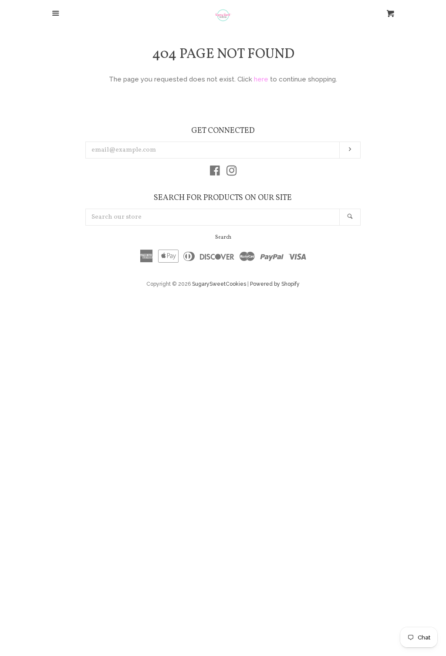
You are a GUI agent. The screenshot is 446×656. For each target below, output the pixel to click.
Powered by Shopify (275, 284)
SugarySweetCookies (219, 284)
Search (223, 237)
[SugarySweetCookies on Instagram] (231, 172)
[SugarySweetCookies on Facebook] (214, 172)
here (261, 79)
